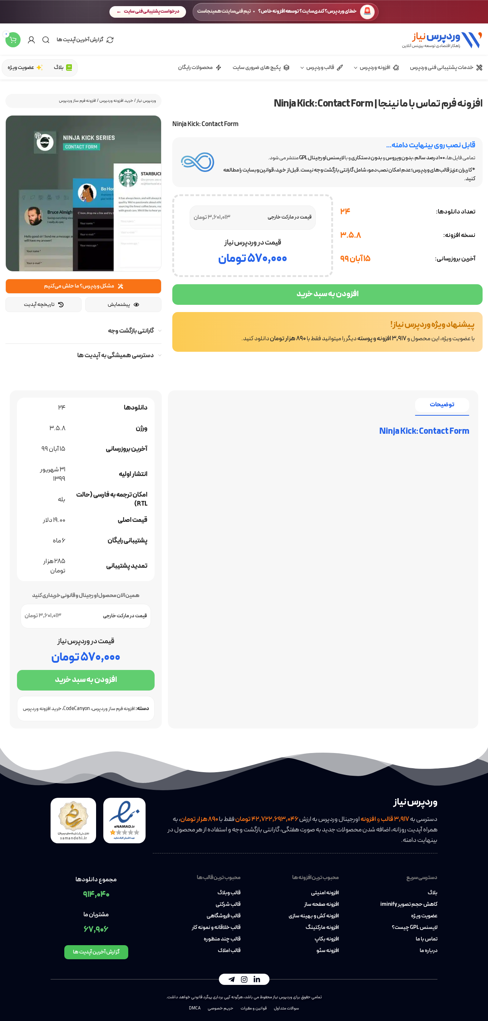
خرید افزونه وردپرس (116, 101)
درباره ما (428, 951)
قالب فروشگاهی (224, 916)
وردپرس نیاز (146, 101)
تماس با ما (426, 939)
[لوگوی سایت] (442, 39)
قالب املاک (229, 951)
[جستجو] (46, 40)
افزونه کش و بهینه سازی (314, 916)
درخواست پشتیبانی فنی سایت (151, 11)
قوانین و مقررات (254, 1008)
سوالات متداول (286, 1008)
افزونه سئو (327, 951)
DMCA (194, 1008)
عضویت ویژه (424, 916)
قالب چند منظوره (222, 939)
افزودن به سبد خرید (328, 294)
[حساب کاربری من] (31, 40)
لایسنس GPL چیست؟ (414, 927)
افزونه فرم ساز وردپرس (77, 101)
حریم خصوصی (220, 1008)
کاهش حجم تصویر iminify (408, 904)
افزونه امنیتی (325, 893)
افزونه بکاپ (327, 939)
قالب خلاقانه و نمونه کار (216, 927)
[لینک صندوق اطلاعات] (327, 332)
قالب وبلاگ (229, 893)
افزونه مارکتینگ (322, 927)
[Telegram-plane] (231, 979)
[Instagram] (244, 979)
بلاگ (432, 893)
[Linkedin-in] (256, 979)
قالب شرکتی (228, 904)
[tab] (442, 405)
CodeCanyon (76, 709)
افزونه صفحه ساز (321, 904)
